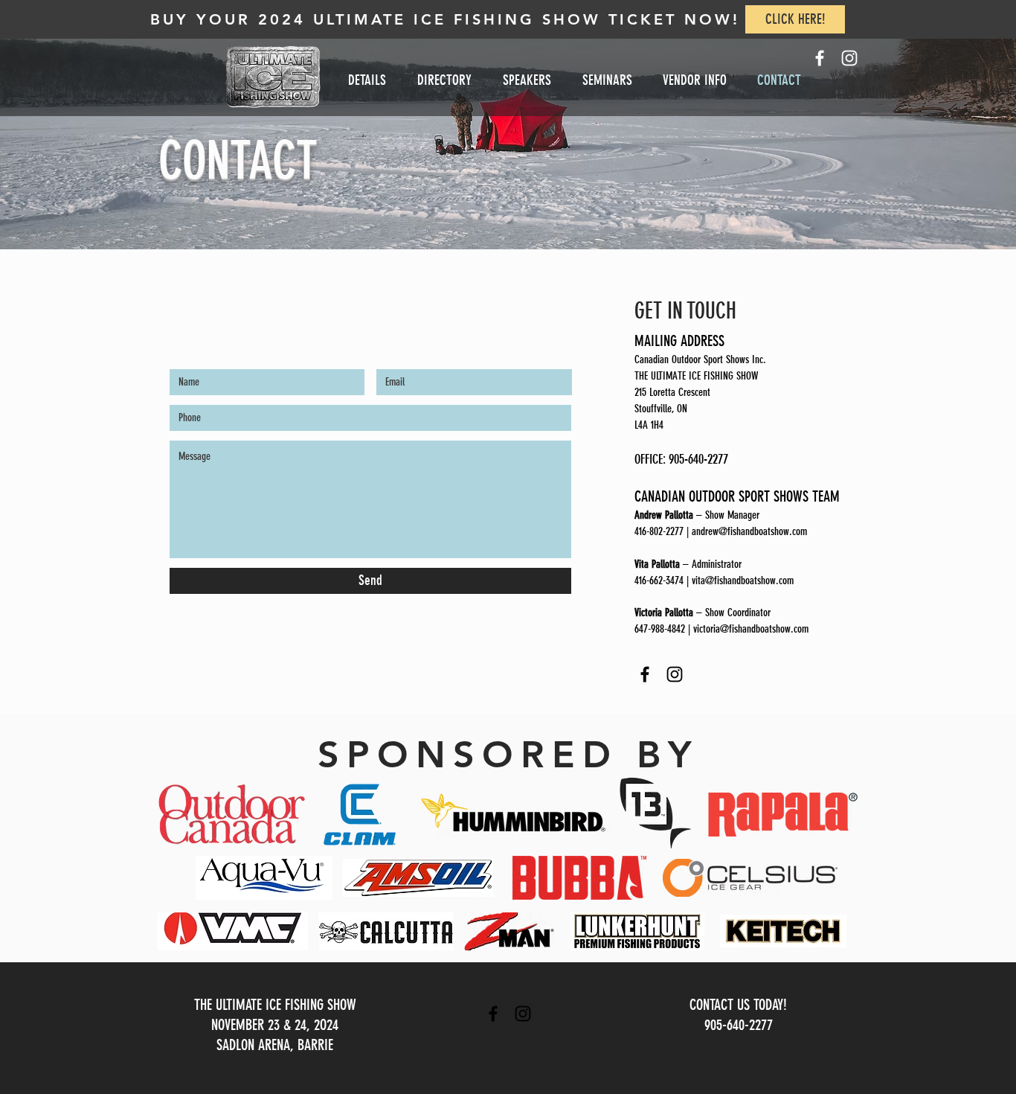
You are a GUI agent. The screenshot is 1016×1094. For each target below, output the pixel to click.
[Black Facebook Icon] (493, 1013)
